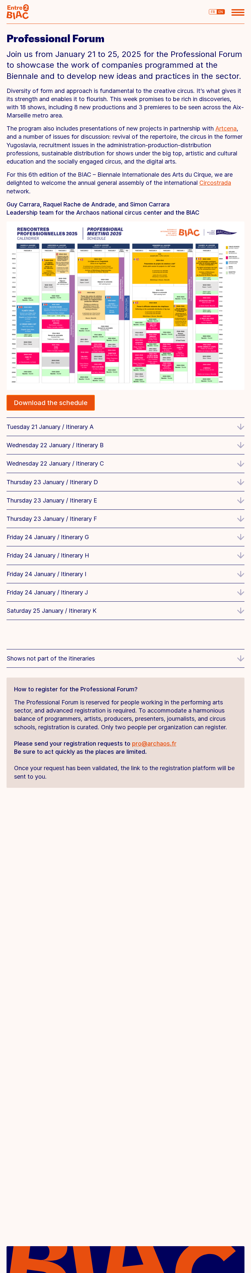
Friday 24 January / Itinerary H (48, 555)
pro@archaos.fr (154, 743)
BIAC (18, 11)
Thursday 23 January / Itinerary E (52, 500)
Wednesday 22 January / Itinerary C (55, 463)
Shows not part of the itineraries (51, 658)
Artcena (226, 128)
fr (213, 12)
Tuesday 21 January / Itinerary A (50, 426)
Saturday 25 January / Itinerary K (51, 610)
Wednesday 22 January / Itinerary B (55, 445)
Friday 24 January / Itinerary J (47, 592)
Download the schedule (51, 403)
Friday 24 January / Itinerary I (46, 574)
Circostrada (215, 182)
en (220, 12)
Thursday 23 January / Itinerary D (52, 482)
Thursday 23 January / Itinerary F (52, 518)
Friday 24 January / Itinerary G (48, 537)
